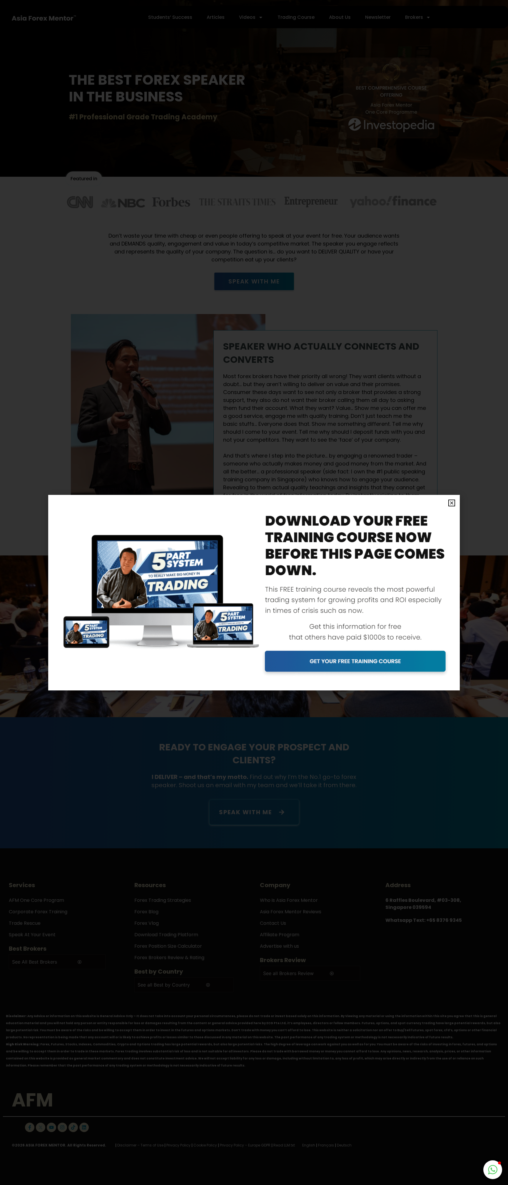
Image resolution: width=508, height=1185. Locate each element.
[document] (254, 592)
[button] (451, 503)
